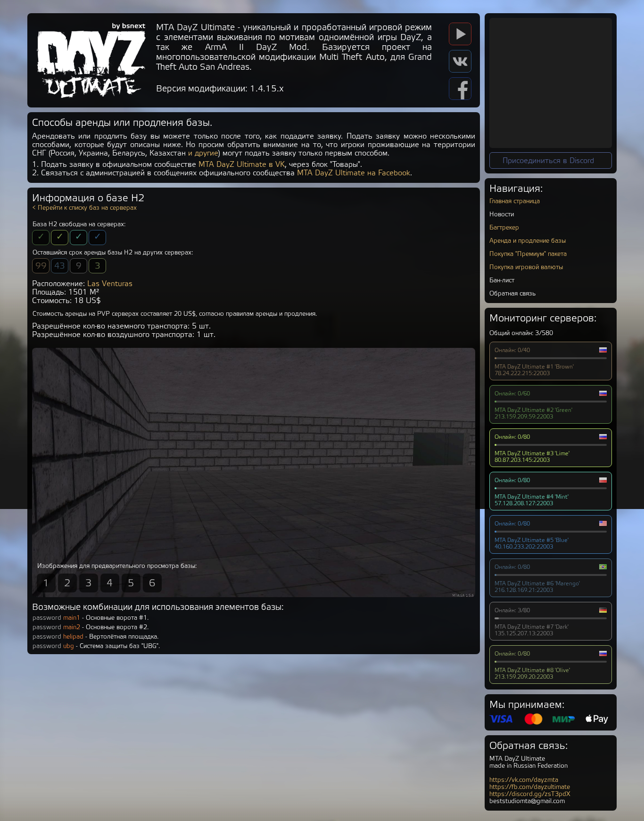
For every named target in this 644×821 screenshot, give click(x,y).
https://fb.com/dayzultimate (529, 786)
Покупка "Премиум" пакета (528, 253)
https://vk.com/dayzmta (523, 779)
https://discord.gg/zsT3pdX (529, 793)
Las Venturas (109, 283)
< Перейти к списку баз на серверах (84, 207)
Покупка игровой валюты (526, 267)
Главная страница (514, 201)
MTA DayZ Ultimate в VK (241, 164)
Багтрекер (504, 227)
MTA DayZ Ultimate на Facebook (353, 173)
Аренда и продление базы (527, 240)
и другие (203, 153)
